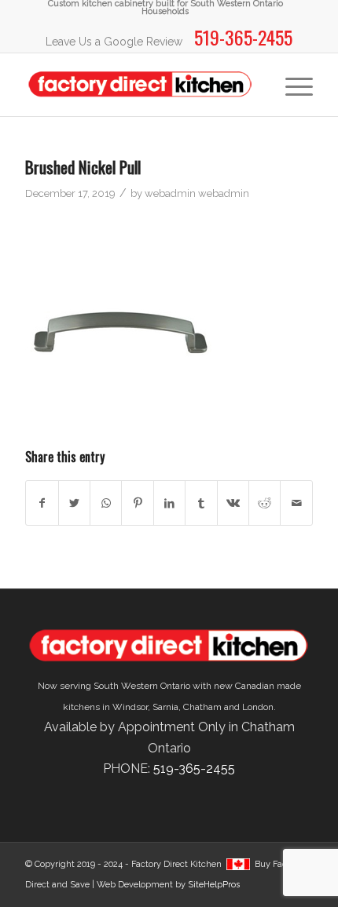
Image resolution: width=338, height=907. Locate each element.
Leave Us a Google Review (114, 41)
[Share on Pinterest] (137, 503)
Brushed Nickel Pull (83, 167)
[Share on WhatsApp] (105, 503)
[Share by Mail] (296, 503)
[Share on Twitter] (74, 503)
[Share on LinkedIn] (169, 503)
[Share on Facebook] (41, 503)
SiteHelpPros (214, 885)
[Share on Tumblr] (201, 503)
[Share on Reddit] (264, 503)
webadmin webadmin (197, 193)
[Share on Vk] (233, 503)
